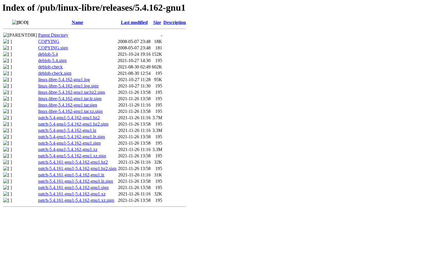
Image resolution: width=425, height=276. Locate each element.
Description (174, 22)
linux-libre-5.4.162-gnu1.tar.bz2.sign (71, 92)
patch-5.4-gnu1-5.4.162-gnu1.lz (67, 130)
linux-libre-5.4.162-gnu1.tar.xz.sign (70, 111)
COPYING (48, 41)
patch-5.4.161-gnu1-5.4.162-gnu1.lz (71, 174)
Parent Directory (53, 35)
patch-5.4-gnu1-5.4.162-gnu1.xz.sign (72, 155)
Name (77, 22)
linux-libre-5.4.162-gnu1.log (64, 79)
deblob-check (50, 66)
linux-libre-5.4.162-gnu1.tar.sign (67, 104)
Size (157, 22)
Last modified (134, 22)
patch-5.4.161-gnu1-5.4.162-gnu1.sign (73, 187)
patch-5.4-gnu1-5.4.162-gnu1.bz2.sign (73, 124)
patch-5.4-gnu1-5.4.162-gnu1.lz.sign (71, 136)
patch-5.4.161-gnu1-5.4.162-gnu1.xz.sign (76, 200)
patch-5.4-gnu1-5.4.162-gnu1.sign (69, 143)
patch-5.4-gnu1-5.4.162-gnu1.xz (67, 149)
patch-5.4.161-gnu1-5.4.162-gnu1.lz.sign (75, 181)
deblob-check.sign (54, 73)
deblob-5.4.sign (52, 60)
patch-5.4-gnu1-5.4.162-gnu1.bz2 (69, 117)
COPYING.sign (53, 47)
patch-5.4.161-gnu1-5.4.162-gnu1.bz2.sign (77, 168)
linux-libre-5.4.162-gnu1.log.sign (68, 85)
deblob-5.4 (48, 54)
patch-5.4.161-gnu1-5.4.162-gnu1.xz (72, 193)
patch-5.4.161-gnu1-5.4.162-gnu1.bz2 (73, 162)
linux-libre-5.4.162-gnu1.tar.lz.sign (69, 98)
